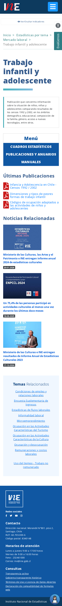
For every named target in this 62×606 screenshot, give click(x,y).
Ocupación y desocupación (31, 444)
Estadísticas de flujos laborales (31, 410)
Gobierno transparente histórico (23, 577)
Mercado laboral (15, 39)
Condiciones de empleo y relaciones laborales (31, 393)
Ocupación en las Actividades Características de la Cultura (31, 437)
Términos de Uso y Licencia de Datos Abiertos (31, 582)
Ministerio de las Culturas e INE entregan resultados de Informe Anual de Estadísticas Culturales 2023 (31, 356)
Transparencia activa (17, 573)
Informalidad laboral (31, 415)
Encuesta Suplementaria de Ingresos (31, 402)
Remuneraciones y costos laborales (31, 452)
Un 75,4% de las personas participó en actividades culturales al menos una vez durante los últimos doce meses (28, 306)
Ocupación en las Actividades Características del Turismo (31, 428)
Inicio (7, 35)
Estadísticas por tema (32, 35)
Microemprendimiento (31, 421)
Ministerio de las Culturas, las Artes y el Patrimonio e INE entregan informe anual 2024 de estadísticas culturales (29, 258)
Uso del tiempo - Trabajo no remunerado (31, 465)
